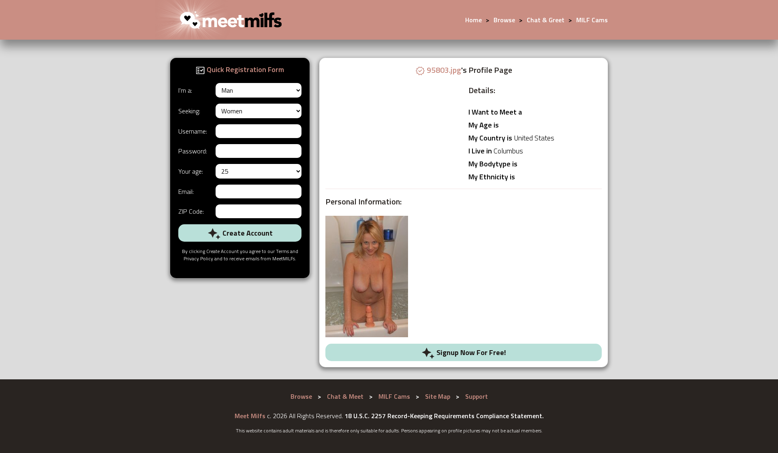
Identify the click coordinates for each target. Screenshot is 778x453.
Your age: (190, 171)
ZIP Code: (191, 211)
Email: (186, 191)
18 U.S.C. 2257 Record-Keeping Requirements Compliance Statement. (444, 416)
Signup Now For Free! (470, 352)
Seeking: (189, 111)
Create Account (247, 233)
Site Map (437, 396)
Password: (192, 151)
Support (476, 396)
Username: (192, 131)
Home (473, 20)
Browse (504, 20)
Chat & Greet (545, 20)
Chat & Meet (345, 396)
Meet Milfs (250, 416)
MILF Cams (592, 20)
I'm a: (185, 90)
